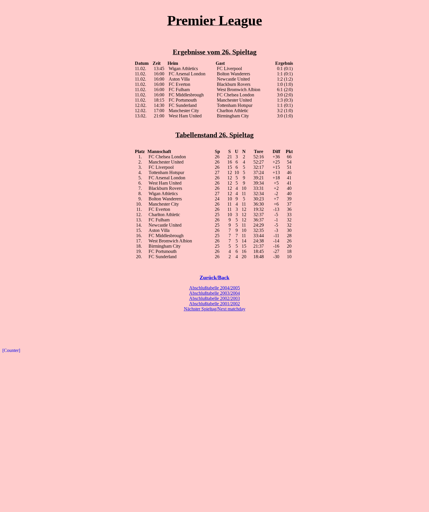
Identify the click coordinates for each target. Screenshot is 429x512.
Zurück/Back (214, 277)
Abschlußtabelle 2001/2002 (214, 303)
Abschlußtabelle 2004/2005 (214, 287)
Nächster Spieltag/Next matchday (214, 308)
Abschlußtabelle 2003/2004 (214, 293)
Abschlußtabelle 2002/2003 (214, 298)
